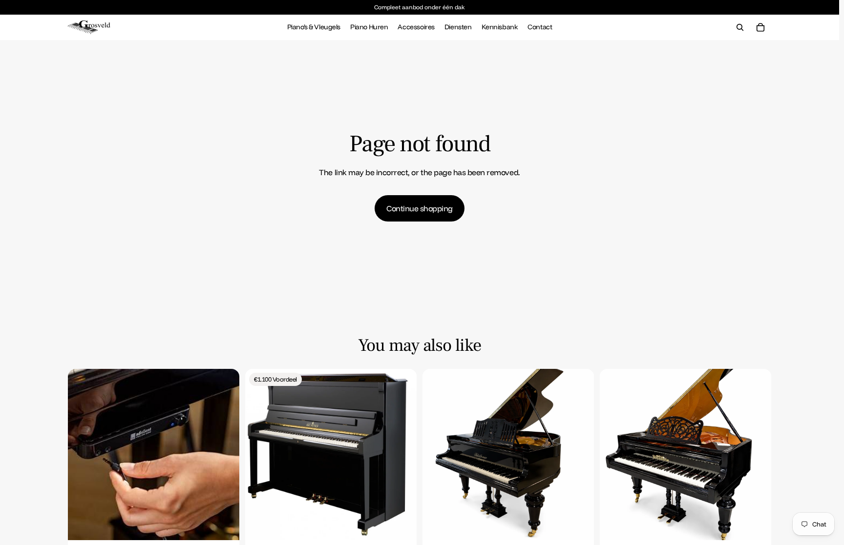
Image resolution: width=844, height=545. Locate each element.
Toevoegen (232, 525)
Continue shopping (419, 208)
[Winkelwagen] (760, 27)
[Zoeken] (740, 27)
